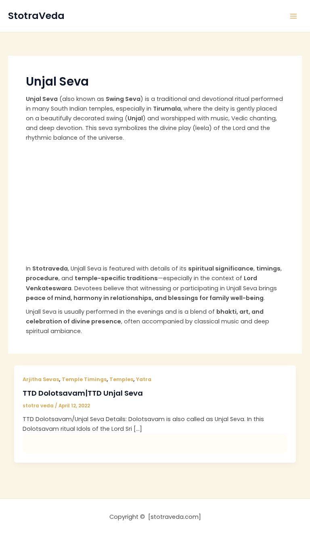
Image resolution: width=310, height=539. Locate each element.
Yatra (143, 379)
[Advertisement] (155, 203)
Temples (121, 379)
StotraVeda (36, 15)
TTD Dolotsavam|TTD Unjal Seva (83, 393)
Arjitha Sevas (41, 379)
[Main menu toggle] (293, 16)
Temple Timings (84, 379)
